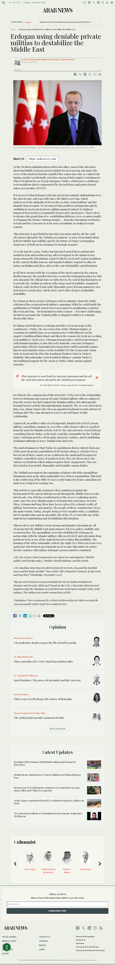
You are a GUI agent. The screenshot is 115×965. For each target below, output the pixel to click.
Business (7, 949)
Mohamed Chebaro (23, 638)
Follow (49, 616)
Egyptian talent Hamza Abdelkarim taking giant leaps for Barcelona (45, 763)
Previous (15, 863)
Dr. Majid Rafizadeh (23, 657)
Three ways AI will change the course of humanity (43, 699)
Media (42, 945)
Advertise (80, 943)
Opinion (57, 627)
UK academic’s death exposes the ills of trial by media (45, 642)
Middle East (31, 22)
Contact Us (80, 940)
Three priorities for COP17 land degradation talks (43, 661)
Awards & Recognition (85, 936)
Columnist (25, 842)
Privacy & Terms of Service (87, 947)
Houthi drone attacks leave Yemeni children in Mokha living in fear (65, 22)
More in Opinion (57, 729)
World (6, 945)
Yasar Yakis (29, 869)
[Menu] (3, 2)
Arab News (16, 2)
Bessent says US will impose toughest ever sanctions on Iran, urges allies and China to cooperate (47, 789)
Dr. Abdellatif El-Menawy (26, 675)
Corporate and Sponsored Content (90, 950)
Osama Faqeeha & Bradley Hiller (30, 713)
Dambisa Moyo (21, 694)
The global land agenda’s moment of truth (39, 717)
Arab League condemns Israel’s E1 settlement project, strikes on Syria (49, 802)
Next (99, 863)
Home (13, 29)
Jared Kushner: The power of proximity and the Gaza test (47, 680)
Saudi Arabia (9, 937)
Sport (5, 953)
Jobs (42, 949)
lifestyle (44, 937)
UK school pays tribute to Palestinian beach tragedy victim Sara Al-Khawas (48, 815)
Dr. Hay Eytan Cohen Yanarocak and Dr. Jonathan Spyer (48, 60)
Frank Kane (85, 869)
